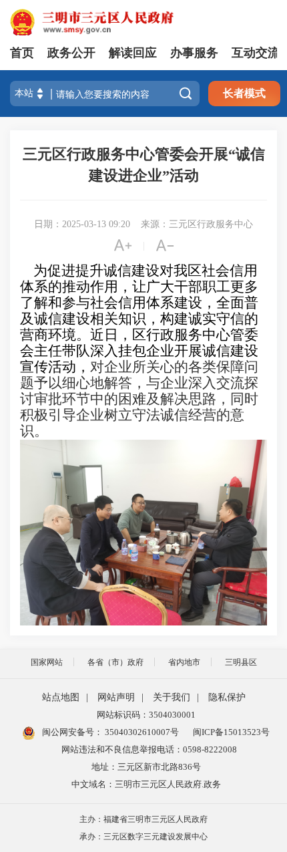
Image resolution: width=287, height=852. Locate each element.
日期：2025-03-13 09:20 (82, 224)
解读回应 (133, 52)
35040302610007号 (141, 732)
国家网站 (47, 662)
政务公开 (71, 52)
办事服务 (194, 52)
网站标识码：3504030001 (146, 715)
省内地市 (184, 662)
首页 (22, 52)
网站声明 (116, 697)
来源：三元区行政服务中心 (197, 224)
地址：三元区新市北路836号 (146, 767)
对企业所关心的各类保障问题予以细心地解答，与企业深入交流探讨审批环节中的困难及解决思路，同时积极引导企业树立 (139, 391)
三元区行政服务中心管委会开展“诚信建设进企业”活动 (144, 165)
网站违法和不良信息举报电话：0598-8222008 (149, 749)
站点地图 (60, 697)
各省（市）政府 (115, 662)
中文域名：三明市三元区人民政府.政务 (146, 784)
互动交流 (256, 52)
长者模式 (244, 93)
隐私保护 (227, 697)
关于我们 (171, 697)
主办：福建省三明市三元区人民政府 (143, 819)
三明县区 (241, 662)
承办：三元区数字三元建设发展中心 (143, 836)
